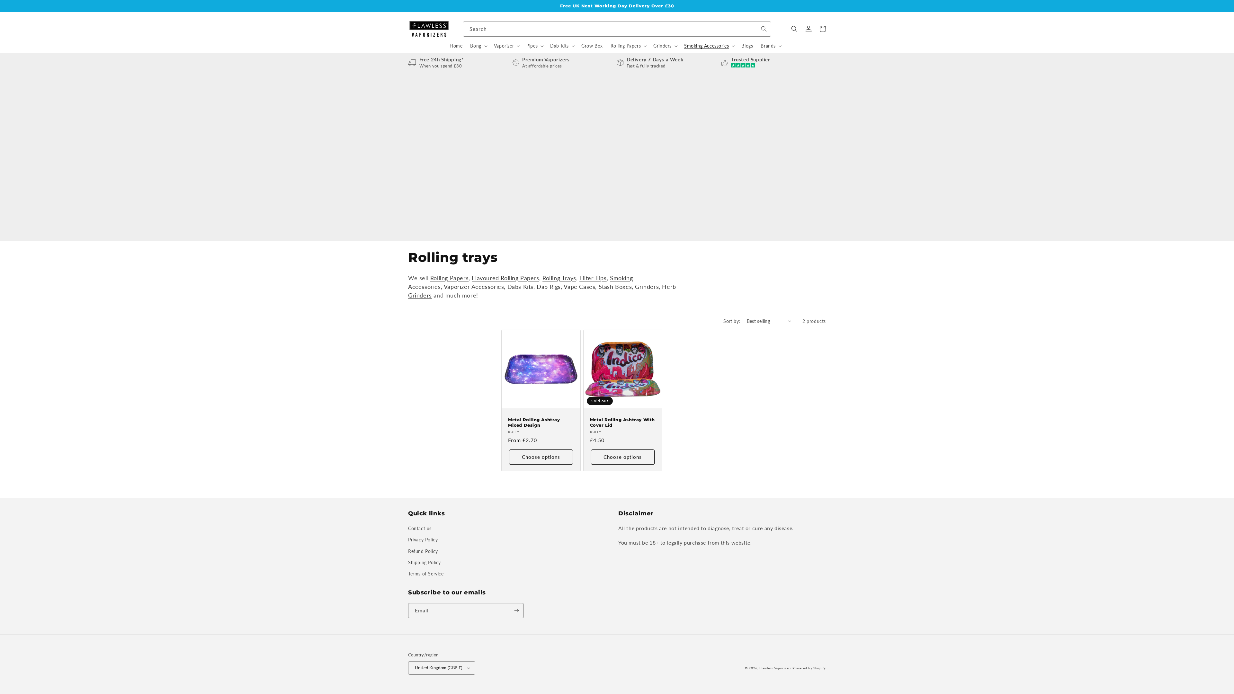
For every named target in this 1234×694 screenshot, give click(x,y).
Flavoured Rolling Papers (505, 277)
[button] (794, 29)
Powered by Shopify (809, 668)
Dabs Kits (520, 286)
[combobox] (617, 29)
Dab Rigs (549, 286)
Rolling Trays (559, 277)
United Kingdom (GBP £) (438, 667)
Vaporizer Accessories (474, 286)
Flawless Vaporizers (775, 668)
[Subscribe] (516, 610)
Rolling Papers (449, 277)
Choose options (541, 457)
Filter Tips (593, 277)
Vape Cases (579, 286)
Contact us (420, 528)
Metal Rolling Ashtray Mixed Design (534, 422)
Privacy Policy (423, 539)
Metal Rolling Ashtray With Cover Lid (622, 422)
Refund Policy (423, 551)
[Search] (764, 29)
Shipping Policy (424, 562)
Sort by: (731, 321)
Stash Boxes (615, 286)
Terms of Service (426, 573)
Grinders (647, 286)
